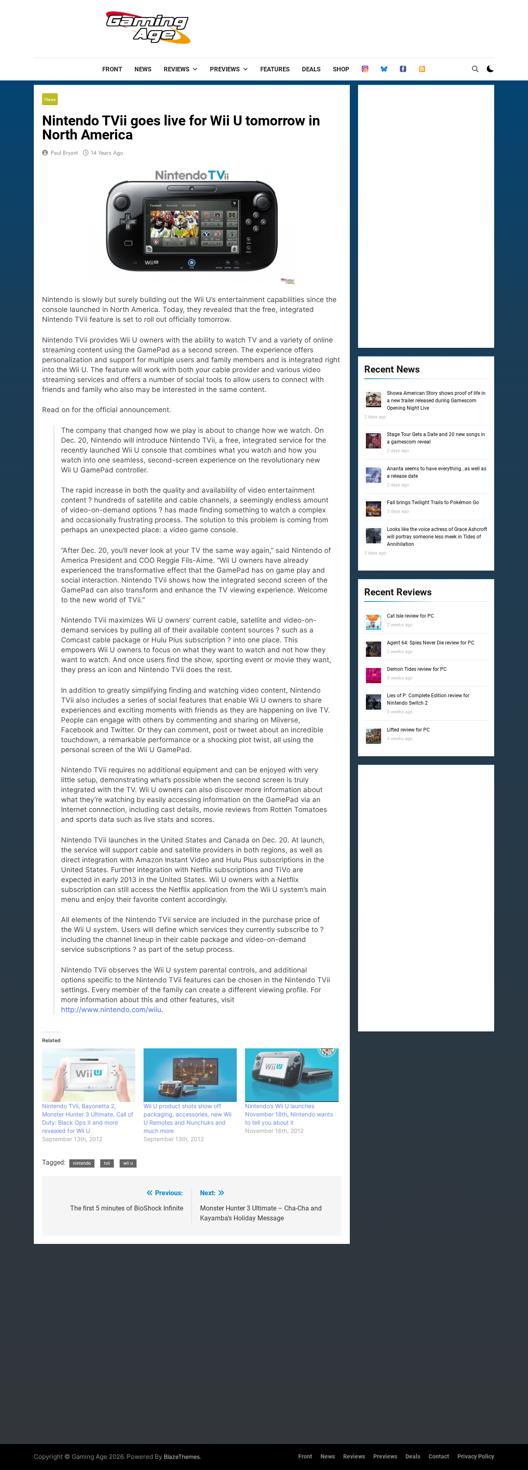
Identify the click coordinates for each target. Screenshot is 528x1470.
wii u (128, 1163)
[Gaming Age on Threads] (365, 69)
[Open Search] (475, 69)
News (142, 69)
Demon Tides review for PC (417, 669)
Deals (311, 69)
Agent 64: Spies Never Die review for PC (430, 643)
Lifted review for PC (408, 730)
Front (112, 69)
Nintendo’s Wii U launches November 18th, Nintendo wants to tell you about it (289, 1114)
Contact (439, 1456)
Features (275, 69)
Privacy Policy (475, 1456)
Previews (225, 69)
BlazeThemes (182, 1456)
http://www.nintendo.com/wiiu (111, 1009)
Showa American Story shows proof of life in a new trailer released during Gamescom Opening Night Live (436, 400)
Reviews (176, 69)
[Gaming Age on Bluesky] (384, 69)
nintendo (82, 1163)
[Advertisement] (344, 26)
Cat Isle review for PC (410, 616)
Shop (341, 69)
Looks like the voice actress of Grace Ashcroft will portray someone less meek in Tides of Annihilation (437, 536)
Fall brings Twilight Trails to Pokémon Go (433, 502)
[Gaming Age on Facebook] (403, 69)
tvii (107, 1163)
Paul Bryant (64, 153)
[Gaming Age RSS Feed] (421, 69)
